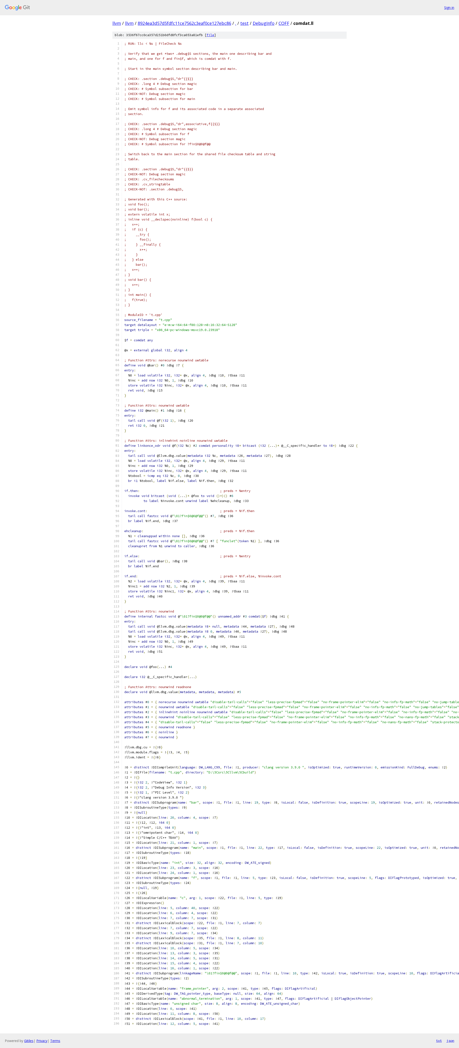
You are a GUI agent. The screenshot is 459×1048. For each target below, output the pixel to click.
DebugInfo (263, 23)
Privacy (41, 1040)
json (450, 1040)
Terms (55, 1040)
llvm (116, 23)
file (210, 35)
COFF (284, 23)
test (244, 23)
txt (439, 1040)
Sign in (449, 7)
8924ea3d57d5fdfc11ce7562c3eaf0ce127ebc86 (184, 23)
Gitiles (28, 1040)
